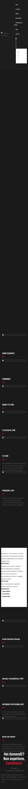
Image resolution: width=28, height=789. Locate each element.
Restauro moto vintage (18, 24)
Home (17, 5)
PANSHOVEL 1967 (8, 490)
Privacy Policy (21, 777)
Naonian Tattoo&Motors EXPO (12, 678)
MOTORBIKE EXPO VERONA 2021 (13, 704)
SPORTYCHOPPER (8, 353)
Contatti (17, 34)
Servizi (17, 14)
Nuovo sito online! (8, 736)
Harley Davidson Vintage (11, 639)
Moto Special (18, 18)
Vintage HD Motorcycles (12, 775)
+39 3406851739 (14, 768)
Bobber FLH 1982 (8, 404)
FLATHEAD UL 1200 (8, 430)
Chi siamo (18, 9)
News (17, 29)
